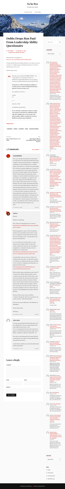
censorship (9, 128)
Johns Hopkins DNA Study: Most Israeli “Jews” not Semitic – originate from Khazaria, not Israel (55, 378)
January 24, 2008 (18, 207)
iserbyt (15, 128)
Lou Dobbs (21, 128)
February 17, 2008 (18, 348)
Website (8, 387)
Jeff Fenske (10, 50)
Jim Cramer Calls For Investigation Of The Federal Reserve (33, 140)
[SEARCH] (60, 42)
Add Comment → (36, 149)
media (26, 128)
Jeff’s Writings (38, 12)
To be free (32, 3)
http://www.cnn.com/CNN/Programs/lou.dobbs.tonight (18, 59)
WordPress (29, 486)
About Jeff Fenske (28, 12)
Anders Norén (41, 486)
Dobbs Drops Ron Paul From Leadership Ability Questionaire (22, 41)
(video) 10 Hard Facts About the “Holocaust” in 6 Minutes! (55, 326)
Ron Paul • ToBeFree (34, 128)
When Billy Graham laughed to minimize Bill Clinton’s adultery (55, 225)
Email (25, 380)
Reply (37, 207)
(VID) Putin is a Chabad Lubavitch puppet (56, 268)
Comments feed (51, 475)
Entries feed (50, 472)
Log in (49, 469)
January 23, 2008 (21, 50)
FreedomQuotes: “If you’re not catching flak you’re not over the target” (56, 436)
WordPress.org (51, 478)
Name (7, 380)
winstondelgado (17, 155)
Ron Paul (22, 52)
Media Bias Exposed (14, 52)
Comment (9, 365)
